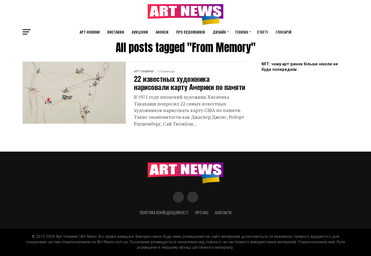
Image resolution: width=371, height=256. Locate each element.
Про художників (190, 32)
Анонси (162, 32)
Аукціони (140, 32)
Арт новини (90, 32)
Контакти (223, 212)
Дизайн (219, 32)
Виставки (115, 32)
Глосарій (283, 32)
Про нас (202, 212)
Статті (262, 32)
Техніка (241, 32)
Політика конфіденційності (164, 212)
